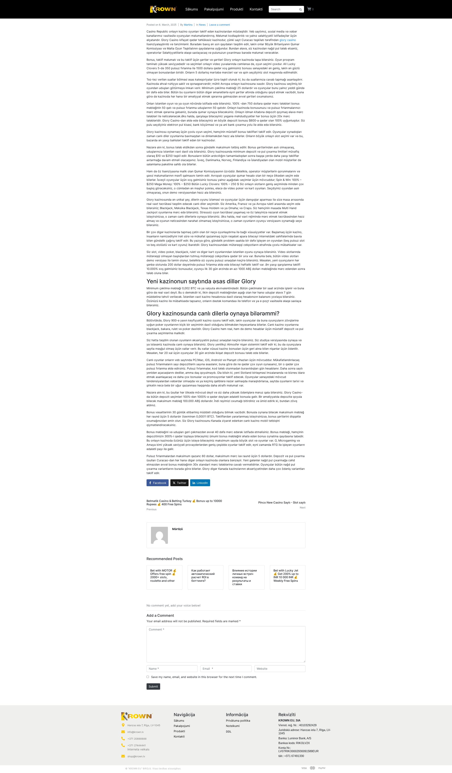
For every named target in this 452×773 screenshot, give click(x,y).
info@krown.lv (135, 731)
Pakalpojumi (214, 9)
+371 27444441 (136, 745)
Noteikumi (233, 726)
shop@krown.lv (136, 756)
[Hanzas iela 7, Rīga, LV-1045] (123, 725)
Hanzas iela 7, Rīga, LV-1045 (143, 725)
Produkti (236, 9)
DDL (228, 731)
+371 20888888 (137, 738)
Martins (188, 24)
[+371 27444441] (123, 745)
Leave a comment (219, 24)
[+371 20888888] (123, 738)
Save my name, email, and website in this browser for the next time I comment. (204, 677)
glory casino (287, 40)
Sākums (191, 9)
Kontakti (256, 9)
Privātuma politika (238, 720)
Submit (153, 686)
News (202, 24)
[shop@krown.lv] (123, 756)
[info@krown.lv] (123, 732)
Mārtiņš (177, 529)
